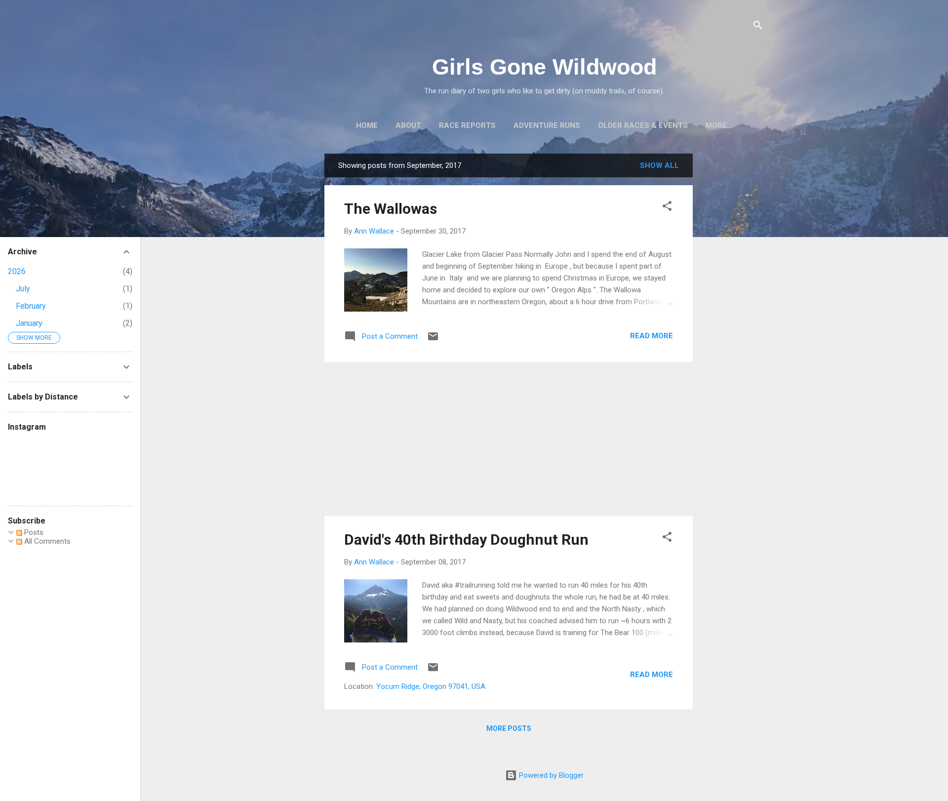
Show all (659, 165)
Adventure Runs (547, 125)
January (29, 323)
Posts (32, 532)
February (31, 306)
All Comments (46, 541)
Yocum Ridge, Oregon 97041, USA (430, 686)
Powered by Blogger (550, 775)
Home (367, 125)
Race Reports (467, 125)
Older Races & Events (643, 125)
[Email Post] (433, 339)
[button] (667, 207)
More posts (508, 728)
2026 (17, 271)
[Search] (758, 27)
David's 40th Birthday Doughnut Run (466, 539)
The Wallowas (390, 208)
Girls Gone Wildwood (544, 67)
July (23, 288)
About (408, 125)
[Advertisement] (732, 302)
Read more (651, 335)
